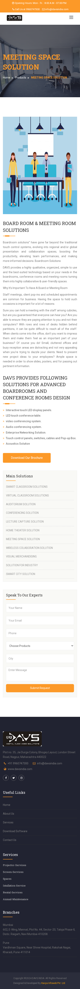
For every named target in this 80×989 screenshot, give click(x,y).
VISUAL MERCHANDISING (21, 556)
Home (6, 77)
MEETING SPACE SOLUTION (23, 539)
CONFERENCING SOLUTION (22, 512)
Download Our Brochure (27, 458)
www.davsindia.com (20, 769)
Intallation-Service (14, 885)
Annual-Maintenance (15, 899)
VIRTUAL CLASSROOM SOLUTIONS (27, 495)
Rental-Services (13, 892)
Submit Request (40, 688)
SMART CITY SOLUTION (20, 574)
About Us (8, 813)
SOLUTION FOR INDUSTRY (22, 565)
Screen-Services (13, 872)
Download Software (15, 831)
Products (20, 77)
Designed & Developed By (39, 983)
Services (8, 822)
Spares (7, 878)
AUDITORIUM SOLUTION (21, 504)
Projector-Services (14, 865)
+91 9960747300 (18, 763)
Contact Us (9, 840)
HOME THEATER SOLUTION (22, 530)
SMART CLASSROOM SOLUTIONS (27, 486)
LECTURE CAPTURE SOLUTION (25, 521)
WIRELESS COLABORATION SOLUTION (29, 547)
